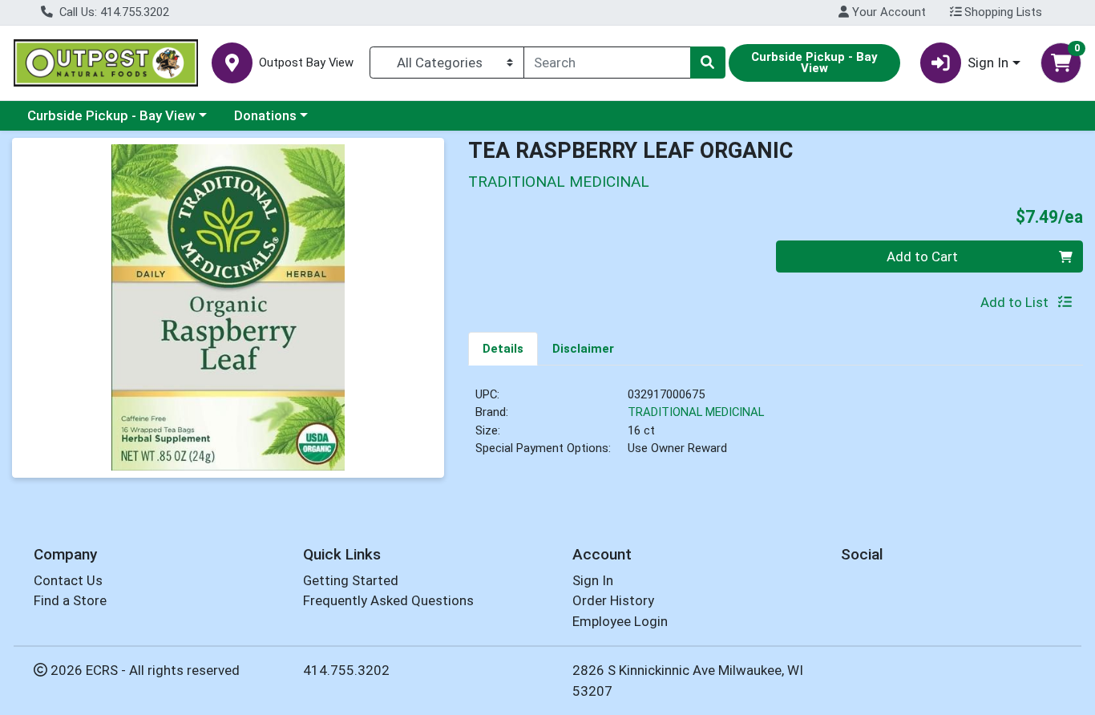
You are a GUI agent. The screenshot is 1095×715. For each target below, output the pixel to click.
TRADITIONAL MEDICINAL (696, 412)
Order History (613, 600)
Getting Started (350, 580)
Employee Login (620, 621)
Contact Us (68, 580)
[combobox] (607, 62)
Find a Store (70, 600)
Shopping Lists (1001, 12)
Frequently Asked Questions (388, 600)
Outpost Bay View (306, 63)
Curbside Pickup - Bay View (111, 115)
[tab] (503, 348)
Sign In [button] (988, 63)
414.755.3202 (346, 670)
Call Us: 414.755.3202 (112, 12)
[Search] (707, 62)
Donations (265, 115)
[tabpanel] (775, 428)
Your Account (887, 12)
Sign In (592, 580)
